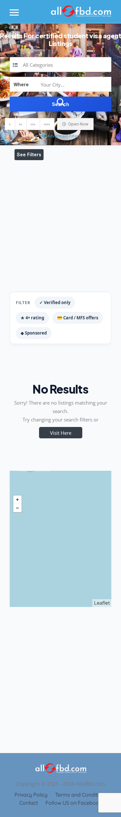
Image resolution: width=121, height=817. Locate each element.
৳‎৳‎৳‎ (33, 124)
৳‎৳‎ (20, 124)
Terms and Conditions (81, 794)
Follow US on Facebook (73, 802)
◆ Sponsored (34, 333)
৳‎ (10, 124)
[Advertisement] (60, 224)
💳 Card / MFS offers (77, 318)
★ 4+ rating (32, 318)
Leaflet (102, 603)
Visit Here (60, 433)
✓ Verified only (54, 302)
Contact (28, 802)
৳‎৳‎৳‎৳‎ (47, 124)
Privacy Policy (31, 794)
